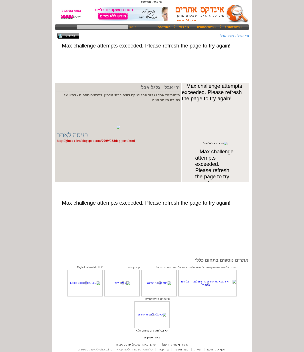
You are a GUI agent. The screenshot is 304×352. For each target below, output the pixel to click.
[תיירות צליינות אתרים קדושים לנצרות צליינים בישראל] (207, 284)
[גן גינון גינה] (122, 282)
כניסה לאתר (72, 135)
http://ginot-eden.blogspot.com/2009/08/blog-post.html (96, 140)
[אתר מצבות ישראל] (159, 282)
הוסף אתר (164, 27)
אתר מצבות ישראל (166, 267)
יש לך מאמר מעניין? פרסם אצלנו (136, 344)
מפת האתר (181, 349)
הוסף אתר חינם (216, 349)
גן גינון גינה (134, 267)
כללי (138, 330)
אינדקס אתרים (233, 27)
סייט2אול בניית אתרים (157, 299)
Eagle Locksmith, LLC (90, 267)
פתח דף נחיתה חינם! (175, 344)
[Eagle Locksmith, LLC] (85, 282)
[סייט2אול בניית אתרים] (152, 314)
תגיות (198, 349)
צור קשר (184, 27)
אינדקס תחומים (206, 27)
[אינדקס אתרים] (210, 22)
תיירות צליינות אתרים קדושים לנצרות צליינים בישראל (207, 267)
